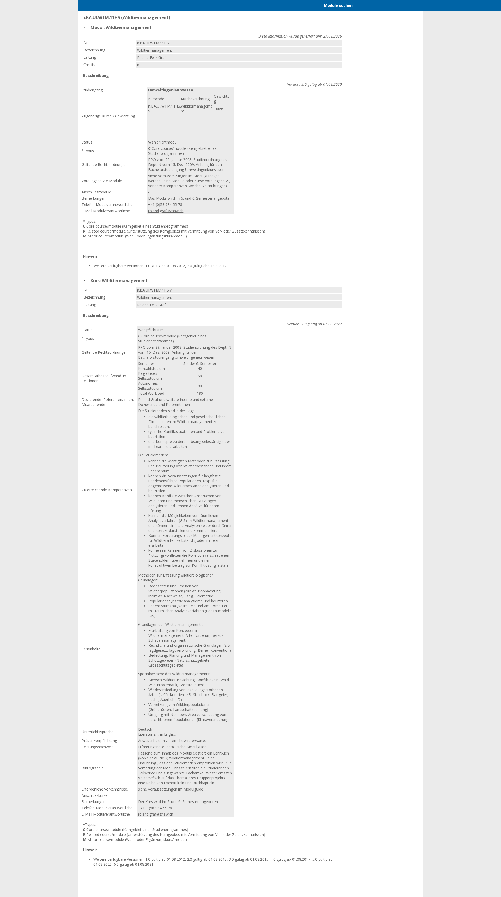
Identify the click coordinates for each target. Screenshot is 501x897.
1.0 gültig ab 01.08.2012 (165, 265)
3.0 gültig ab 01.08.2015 (249, 859)
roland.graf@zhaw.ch (165, 210)
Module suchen (338, 5)
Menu (89, 5)
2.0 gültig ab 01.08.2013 (207, 859)
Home (109, 5)
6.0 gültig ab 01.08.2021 (374, 859)
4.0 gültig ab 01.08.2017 (290, 859)
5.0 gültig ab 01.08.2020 (332, 859)
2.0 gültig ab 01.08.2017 (207, 265)
